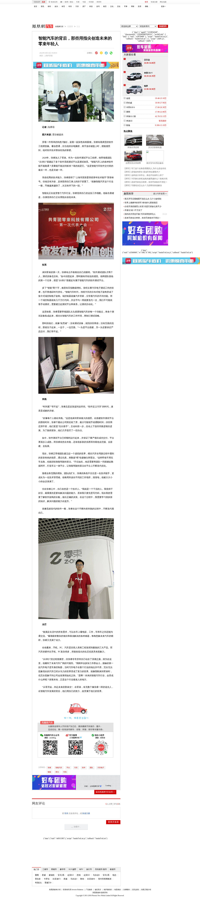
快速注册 (154, 2)
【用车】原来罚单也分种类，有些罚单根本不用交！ (145, 182)
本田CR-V (148, 73)
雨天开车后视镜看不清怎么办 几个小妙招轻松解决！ (143, 199)
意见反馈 (135, 890)
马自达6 (96, 875)
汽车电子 (101, 768)
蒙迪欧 (52, 875)
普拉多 (38, 879)
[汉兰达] (134, 63)
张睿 (49, 768)
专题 (84, 2)
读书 (98, 6)
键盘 (49, 772)
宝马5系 (106, 875)
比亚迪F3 (56, 879)
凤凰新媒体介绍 (55, 890)
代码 (65, 772)
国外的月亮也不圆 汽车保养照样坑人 (140, 214)
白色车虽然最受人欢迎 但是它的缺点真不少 (143, 206)
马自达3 (73, 879)
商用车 (99, 2)
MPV (81, 869)
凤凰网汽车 (40, 27)
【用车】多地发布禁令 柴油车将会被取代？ (142, 172)
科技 (91, 6)
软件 (83, 768)
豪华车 (63, 869)
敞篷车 (113, 869)
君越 (65, 879)
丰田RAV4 (130, 107)
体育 (63, 6)
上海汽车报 (48, 56)
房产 (84, 6)
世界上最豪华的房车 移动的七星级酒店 (141, 203)
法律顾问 (126, 890)
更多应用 (54, 2)
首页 (35, 6)
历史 (118, 6)
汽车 (77, 6)
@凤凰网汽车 (95, 786)
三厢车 (45, 869)
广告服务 (89, 890)
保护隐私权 (108, 890)
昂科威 (129, 103)
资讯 (42, 6)
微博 (66, 2)
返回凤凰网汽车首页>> (105, 792)
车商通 (91, 2)
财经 (49, 6)
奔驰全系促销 (133, 147)
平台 (68, 768)
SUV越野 (72, 869)
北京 (43, 2)
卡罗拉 (47, 879)
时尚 (70, 6)
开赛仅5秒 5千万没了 (133, 210)
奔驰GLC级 (131, 116)
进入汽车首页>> (160, 194)
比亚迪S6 (91, 879)
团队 (91, 768)
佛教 (146, 6)
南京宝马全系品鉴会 (155, 163)
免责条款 (117, 890)
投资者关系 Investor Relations (73, 890)
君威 (44, 875)
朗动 (82, 879)
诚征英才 (98, 890)
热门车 (36, 869)
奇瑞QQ (38, 883)
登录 (146, 2)
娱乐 (56, 6)
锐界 (146, 86)
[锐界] (134, 89)
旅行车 (89, 869)
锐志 (114, 875)
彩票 (139, 6)
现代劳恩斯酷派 (104, 879)
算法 (57, 772)
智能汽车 (59, 768)
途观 (128, 98)
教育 (105, 6)
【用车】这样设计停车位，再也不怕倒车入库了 (144, 175)
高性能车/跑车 (101, 869)
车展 (77, 2)
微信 (71, 2)
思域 (79, 875)
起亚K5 (87, 875)
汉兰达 (147, 60)
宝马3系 (61, 875)
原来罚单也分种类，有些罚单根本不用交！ (143, 218)
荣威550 (48, 883)
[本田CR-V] (134, 76)
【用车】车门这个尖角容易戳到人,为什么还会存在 (145, 168)
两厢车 (54, 869)
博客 (132, 6)
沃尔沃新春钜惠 (155, 147)
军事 (125, 6)
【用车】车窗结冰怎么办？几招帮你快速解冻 (143, 185)
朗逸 (128, 125)
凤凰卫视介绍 (146, 890)
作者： (86, 786)
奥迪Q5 (129, 121)
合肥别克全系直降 (133, 163)
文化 (111, 6)
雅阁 (37, 875)
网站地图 (163, 2)
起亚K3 (70, 875)
